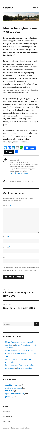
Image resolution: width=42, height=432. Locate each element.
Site (5, 257)
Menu (35, 7)
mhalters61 (9, 368)
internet (8, 391)
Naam (6, 237)
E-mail (6, 247)
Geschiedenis (8, 416)
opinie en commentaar (14, 394)
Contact (6, 411)
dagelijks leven (28, 181)
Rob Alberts (10, 359)
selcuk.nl (8, 7)
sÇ (7, 181)
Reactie (7, 206)
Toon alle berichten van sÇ (19, 173)
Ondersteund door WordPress (20, 428)
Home (5, 406)
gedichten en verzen (13, 388)
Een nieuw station (26, 365)
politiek (8, 397)
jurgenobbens (11, 365)
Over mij (6, 421)
